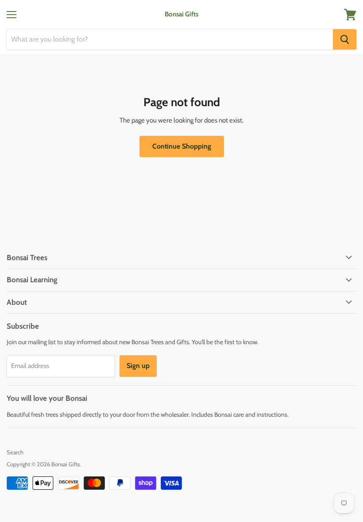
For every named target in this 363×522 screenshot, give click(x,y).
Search (15, 452)
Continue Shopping (181, 146)
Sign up (138, 365)
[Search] (344, 39)
